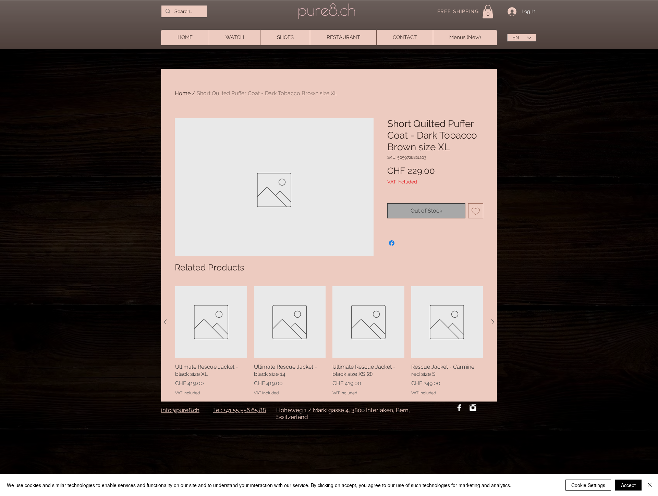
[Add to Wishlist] (475, 210)
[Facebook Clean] (459, 407)
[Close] (650, 485)
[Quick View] (211, 322)
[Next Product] (493, 322)
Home (183, 93)
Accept (628, 485)
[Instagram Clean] (473, 407)
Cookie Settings (588, 485)
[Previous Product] (165, 322)
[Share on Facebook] (392, 243)
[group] (329, 341)
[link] (488, 11)
